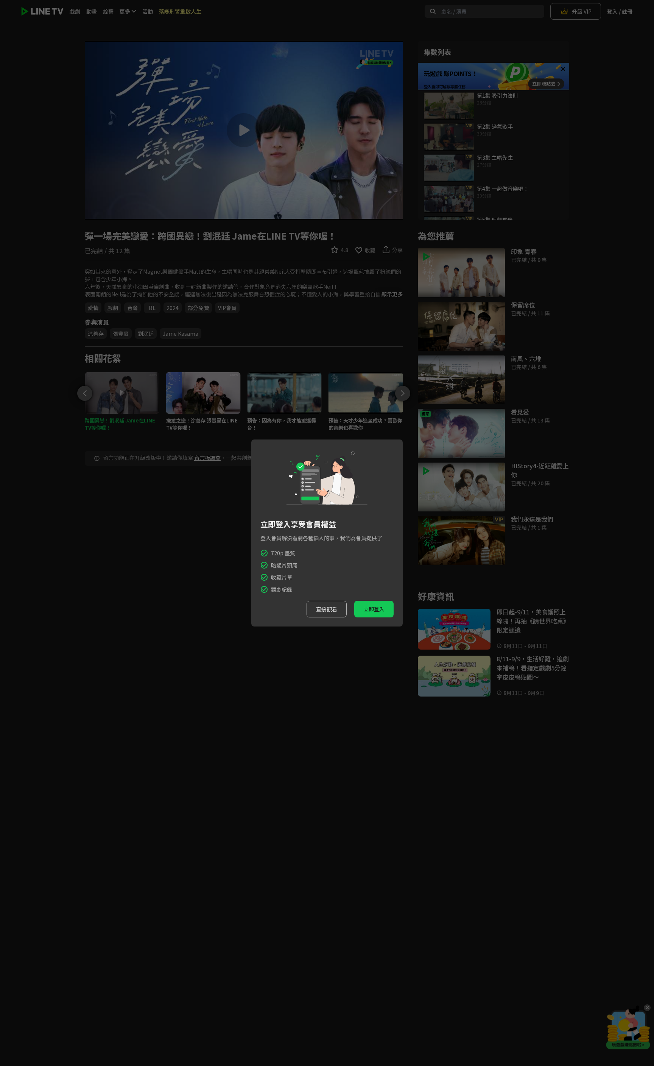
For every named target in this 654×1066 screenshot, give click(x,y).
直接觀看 (326, 609)
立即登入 (374, 609)
